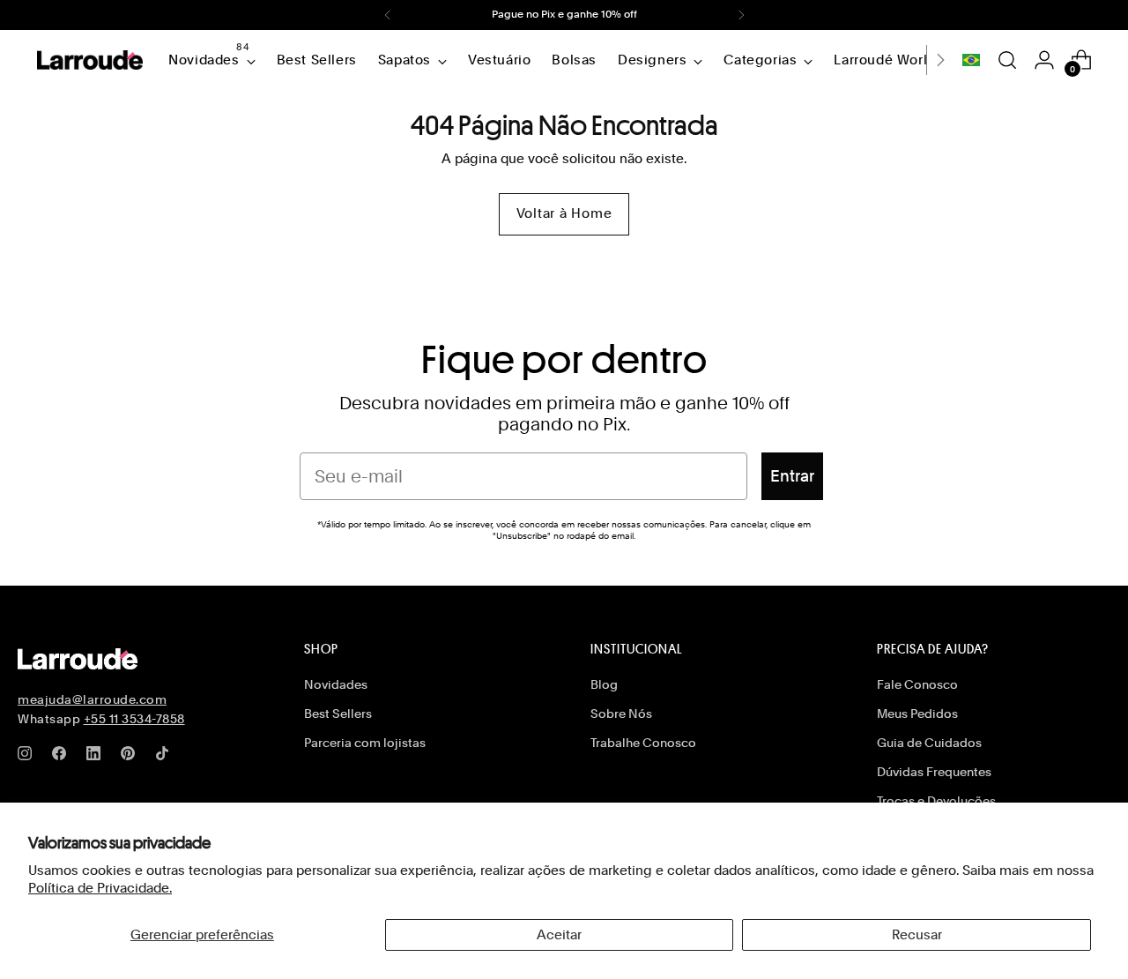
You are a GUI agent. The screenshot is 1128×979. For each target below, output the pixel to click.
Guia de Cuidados (929, 743)
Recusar (917, 935)
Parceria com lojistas (365, 743)
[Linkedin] (97, 756)
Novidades (335, 684)
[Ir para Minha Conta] (1044, 60)
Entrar (792, 476)
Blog (604, 684)
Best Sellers (338, 713)
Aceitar (559, 935)
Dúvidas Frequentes (934, 772)
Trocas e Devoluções (936, 801)
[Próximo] (741, 15)
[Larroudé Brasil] (90, 60)
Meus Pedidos (917, 713)
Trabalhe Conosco (643, 743)
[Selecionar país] (971, 60)
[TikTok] (165, 756)
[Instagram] (28, 756)
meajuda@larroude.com (92, 699)
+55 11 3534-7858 (134, 719)
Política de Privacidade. (100, 888)
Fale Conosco (917, 684)
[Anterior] (387, 15)
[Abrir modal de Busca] (1007, 60)
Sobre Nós (621, 713)
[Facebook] (62, 756)
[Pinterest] (131, 756)
